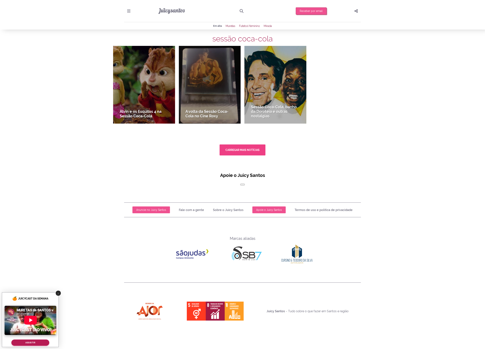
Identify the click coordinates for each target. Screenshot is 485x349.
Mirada (268, 25)
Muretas (230, 25)
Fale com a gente (191, 210)
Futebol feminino (249, 25)
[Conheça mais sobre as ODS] (215, 311)
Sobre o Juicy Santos (228, 210)
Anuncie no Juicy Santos (151, 209)
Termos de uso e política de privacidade (324, 210)
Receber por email (311, 11)
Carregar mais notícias (242, 149)
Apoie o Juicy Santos (269, 209)
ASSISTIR (30, 342)
